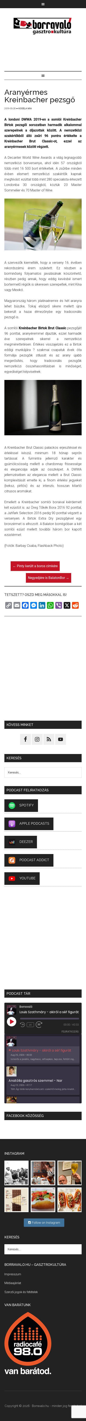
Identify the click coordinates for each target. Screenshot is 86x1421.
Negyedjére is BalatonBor (48, 578)
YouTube (27, 878)
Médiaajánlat (12, 1283)
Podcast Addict (34, 860)
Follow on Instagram (45, 1223)
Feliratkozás (70, 1031)
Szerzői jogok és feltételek (21, 1292)
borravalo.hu (43, 26)
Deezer (26, 842)
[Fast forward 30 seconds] (41, 1024)
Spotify (26, 805)
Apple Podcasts (34, 824)
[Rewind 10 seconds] (22, 1024)
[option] (43, 1050)
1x (30, 1024)
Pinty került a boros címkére (35, 566)
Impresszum (12, 1274)
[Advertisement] (43, 53)
